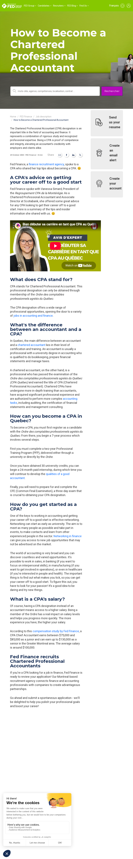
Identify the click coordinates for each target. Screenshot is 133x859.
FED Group (29, 5)
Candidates (43, 5)
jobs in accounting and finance (33, 315)
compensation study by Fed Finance (56, 631)
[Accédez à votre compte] (128, 5)
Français (114, 5)
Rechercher (112, 91)
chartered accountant (31, 345)
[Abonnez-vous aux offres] (122, 5)
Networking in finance (68, 536)
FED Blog (71, 5)
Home (13, 116)
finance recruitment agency (46, 164)
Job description (43, 116)
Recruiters (58, 5)
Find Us (83, 5)
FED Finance (26, 116)
